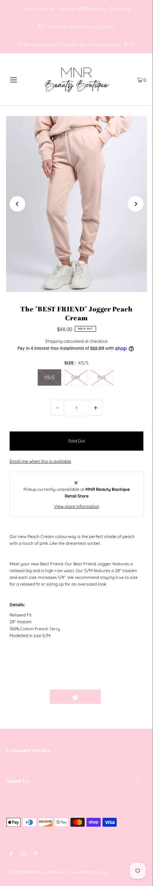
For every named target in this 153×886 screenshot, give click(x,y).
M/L (101, 377)
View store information (76, 506)
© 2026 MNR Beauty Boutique (35, 872)
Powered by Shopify (88, 872)
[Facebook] (11, 854)
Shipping (53, 341)
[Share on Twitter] (75, 697)
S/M (75, 377)
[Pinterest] (36, 854)
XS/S (49, 377)
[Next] (135, 204)
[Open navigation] (24, 79)
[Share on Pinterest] (126, 697)
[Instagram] (23, 854)
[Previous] (17, 204)
